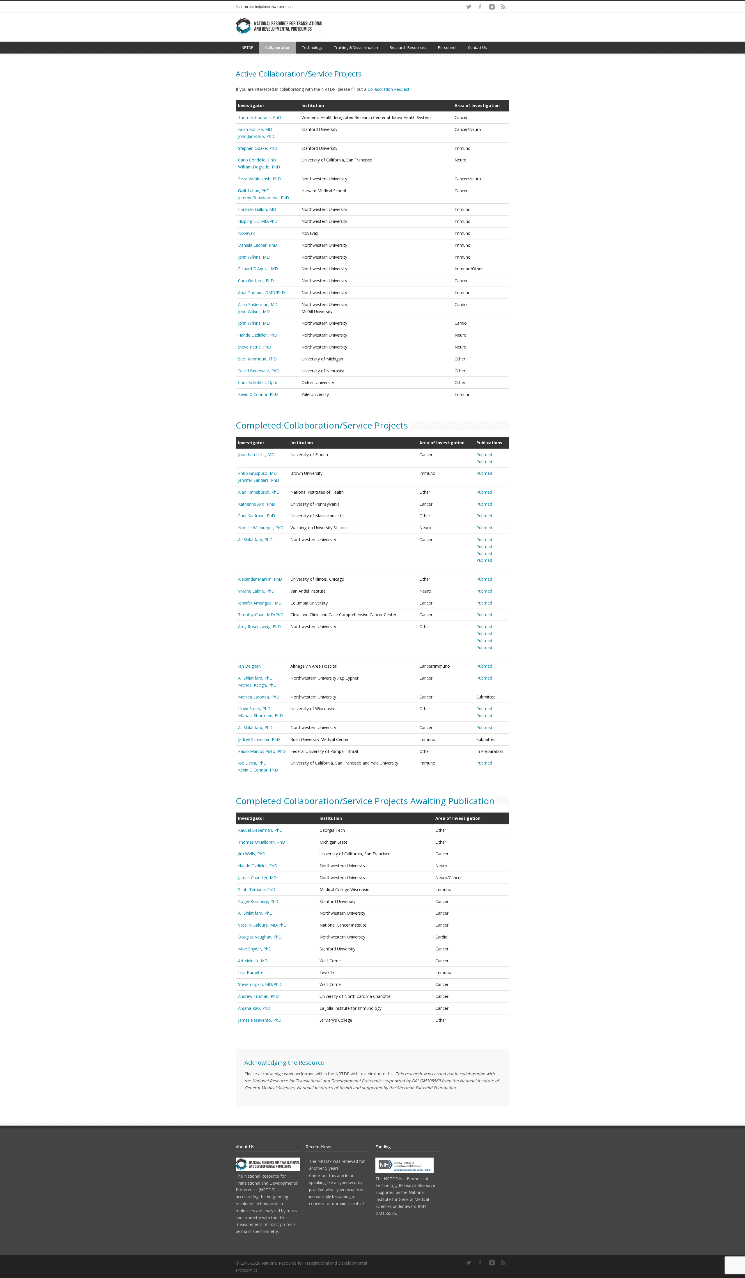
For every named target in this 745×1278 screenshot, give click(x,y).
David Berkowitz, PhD (258, 371)
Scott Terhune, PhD (256, 889)
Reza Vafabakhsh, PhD (259, 179)
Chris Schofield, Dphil (258, 382)
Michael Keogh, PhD (257, 685)
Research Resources (408, 47)
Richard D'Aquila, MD (258, 268)
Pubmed (484, 454)
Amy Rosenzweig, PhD (259, 626)
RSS (503, 7)
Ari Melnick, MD (253, 961)
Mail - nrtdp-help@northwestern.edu (265, 6)
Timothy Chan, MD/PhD (260, 614)
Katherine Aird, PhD (256, 504)
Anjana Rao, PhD (254, 1008)
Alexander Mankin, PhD (260, 579)
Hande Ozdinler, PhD (257, 335)
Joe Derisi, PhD (252, 763)
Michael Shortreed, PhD (260, 715)
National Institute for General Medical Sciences (402, 1199)
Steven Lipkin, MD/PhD (260, 984)
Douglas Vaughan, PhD (260, 937)
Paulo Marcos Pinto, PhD (262, 751)
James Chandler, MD (257, 877)
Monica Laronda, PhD (258, 697)
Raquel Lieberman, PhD (260, 830)
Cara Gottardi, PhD (256, 280)
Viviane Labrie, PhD (256, 591)
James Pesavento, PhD (259, 1020)
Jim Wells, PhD (251, 853)
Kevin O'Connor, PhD (258, 394)
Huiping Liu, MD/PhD (258, 221)
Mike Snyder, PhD (255, 949)
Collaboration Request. (389, 89)
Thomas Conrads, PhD (259, 117)
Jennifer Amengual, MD (260, 603)
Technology (312, 47)
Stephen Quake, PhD (257, 148)
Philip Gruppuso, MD (257, 473)
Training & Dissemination (356, 47)
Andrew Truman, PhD (258, 996)
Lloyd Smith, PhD (254, 708)
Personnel (447, 47)
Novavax (246, 233)
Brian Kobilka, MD (255, 129)
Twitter (468, 7)
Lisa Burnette (250, 972)
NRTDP (247, 47)
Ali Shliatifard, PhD (255, 678)
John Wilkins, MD (254, 257)
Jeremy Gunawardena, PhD (263, 197)
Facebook (480, 7)
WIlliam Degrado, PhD (259, 167)
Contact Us (477, 47)
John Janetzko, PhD (256, 136)
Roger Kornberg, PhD (258, 901)
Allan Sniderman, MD (258, 304)
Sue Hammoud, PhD (257, 359)
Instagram (492, 7)
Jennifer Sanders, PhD (258, 480)
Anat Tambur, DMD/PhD (261, 292)
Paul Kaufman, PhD (256, 515)
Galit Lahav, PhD (253, 190)
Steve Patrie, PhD (254, 347)
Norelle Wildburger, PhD (260, 527)
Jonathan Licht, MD (256, 454)
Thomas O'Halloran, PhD (261, 842)
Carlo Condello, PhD (257, 160)
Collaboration (277, 47)
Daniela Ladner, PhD (257, 245)
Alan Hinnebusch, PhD (259, 492)
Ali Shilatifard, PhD (255, 539)
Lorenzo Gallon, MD (257, 209)
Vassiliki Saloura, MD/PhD (262, 925)
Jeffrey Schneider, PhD (259, 739)
